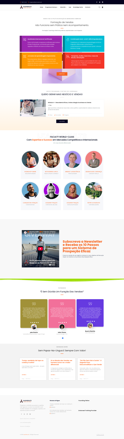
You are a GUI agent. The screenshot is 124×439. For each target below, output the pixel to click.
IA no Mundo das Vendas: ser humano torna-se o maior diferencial (61, 362)
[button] (62, 74)
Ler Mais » (24, 374)
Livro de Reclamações (25, 422)
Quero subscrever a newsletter (27, 418)
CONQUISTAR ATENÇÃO (30, 203)
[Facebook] (96, 2)
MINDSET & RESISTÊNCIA (72, 172)
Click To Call (24, 2)
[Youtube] (30, 414)
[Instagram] (99, 2)
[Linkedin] (102, 2)
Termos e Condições (25, 426)
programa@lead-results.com (36, 2)
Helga (50, 105)
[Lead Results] (26, 7)
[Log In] (102, 7)
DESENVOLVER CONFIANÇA (94, 172)
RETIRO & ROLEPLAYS (94, 203)
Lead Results (26, 434)
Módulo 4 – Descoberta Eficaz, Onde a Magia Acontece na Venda (69, 102)
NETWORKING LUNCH (51, 172)
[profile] (30, 169)
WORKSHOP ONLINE (30, 172)
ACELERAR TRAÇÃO (51, 203)
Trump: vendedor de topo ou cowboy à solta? (32, 361)
